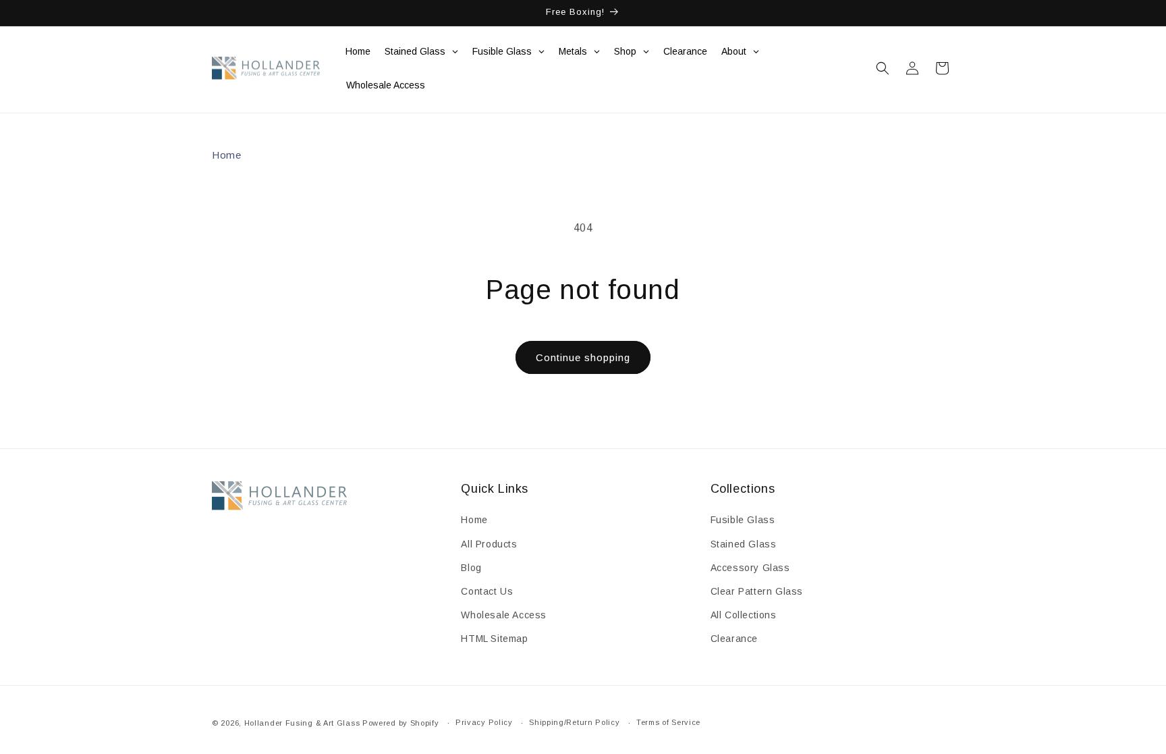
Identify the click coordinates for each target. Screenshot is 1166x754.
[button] (882, 68)
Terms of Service (668, 722)
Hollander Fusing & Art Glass (302, 723)
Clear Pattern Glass (757, 591)
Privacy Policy (484, 722)
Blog (471, 567)
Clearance (734, 638)
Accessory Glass (750, 567)
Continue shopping (583, 357)
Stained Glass (744, 544)
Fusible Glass (743, 519)
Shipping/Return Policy (574, 722)
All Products (489, 544)
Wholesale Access (504, 615)
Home (226, 155)
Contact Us (487, 591)
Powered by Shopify (400, 723)
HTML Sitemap (494, 638)
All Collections (744, 615)
